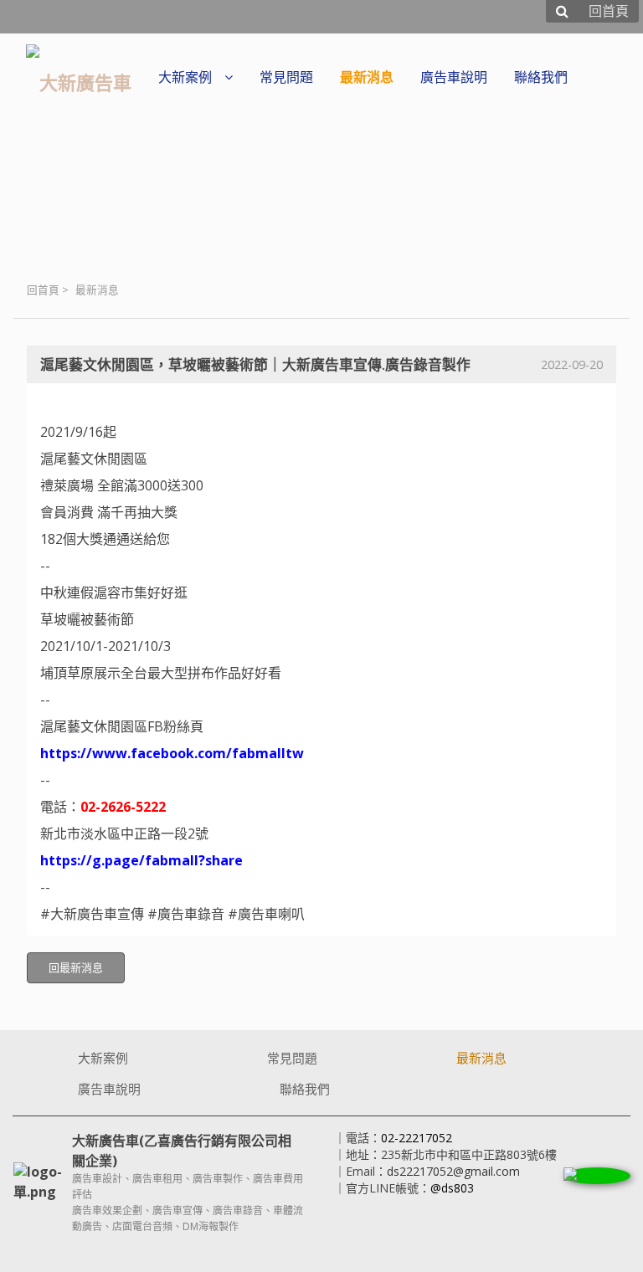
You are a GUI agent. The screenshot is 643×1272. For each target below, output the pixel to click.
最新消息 (97, 290)
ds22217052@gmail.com (453, 1171)
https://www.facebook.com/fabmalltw (172, 753)
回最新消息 (76, 967)
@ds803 (452, 1188)
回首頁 (43, 290)
